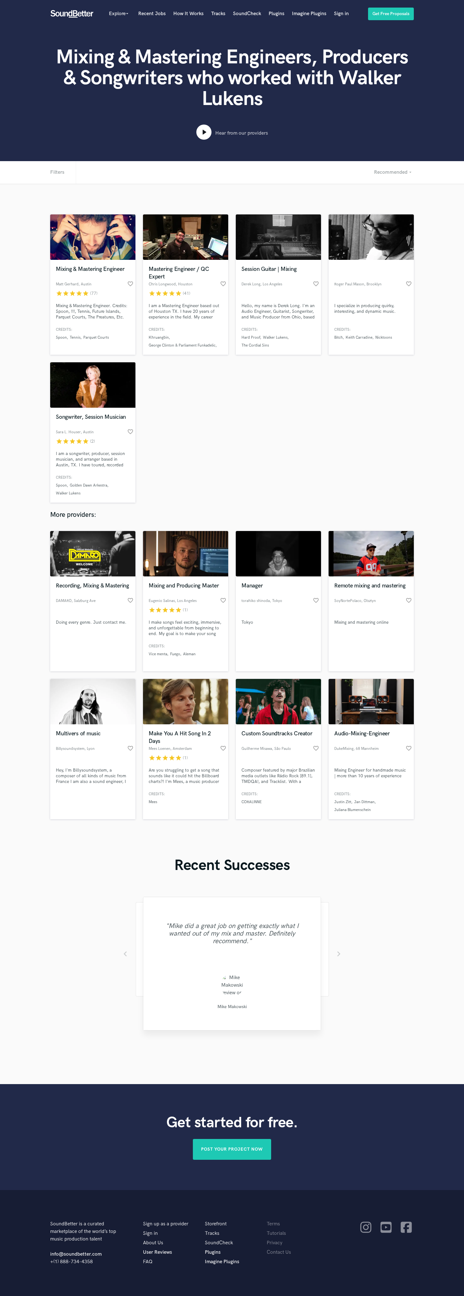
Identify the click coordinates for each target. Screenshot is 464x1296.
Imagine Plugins (309, 14)
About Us (153, 1243)
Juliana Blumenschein (352, 810)
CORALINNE (251, 802)
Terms (273, 1224)
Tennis (75, 337)
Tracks (218, 14)
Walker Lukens (275, 337)
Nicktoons (383, 337)
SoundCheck (247, 14)
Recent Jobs (152, 14)
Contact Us (279, 1252)
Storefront (216, 1224)
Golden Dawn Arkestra (88, 485)
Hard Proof (250, 337)
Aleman (189, 654)
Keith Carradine (359, 337)
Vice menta (158, 654)
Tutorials (276, 1233)
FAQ (147, 1262)
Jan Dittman (364, 802)
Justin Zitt (342, 802)
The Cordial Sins (255, 345)
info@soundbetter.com (76, 1254)
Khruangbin (159, 337)
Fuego (175, 654)
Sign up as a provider (165, 1224)
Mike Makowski (232, 1006)
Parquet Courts (96, 337)
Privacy (275, 1243)
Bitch (338, 337)
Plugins (276, 14)
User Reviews (157, 1252)
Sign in (341, 14)
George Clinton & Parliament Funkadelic (182, 345)
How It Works (188, 14)
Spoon (61, 337)
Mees (153, 802)
